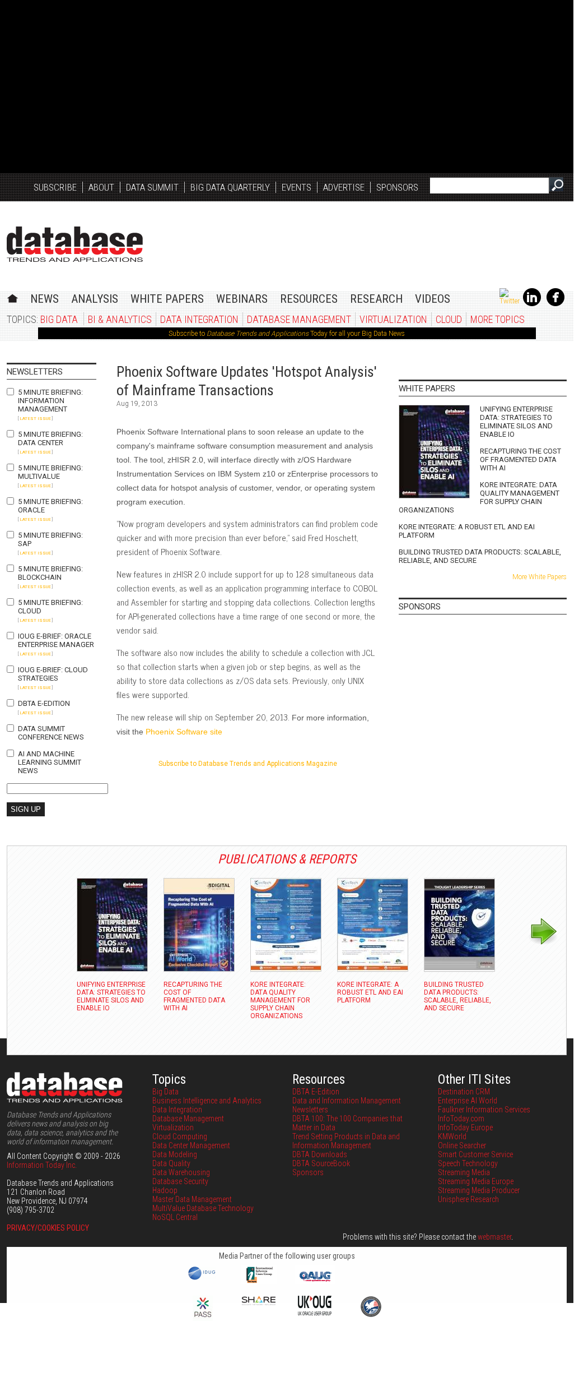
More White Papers (539, 577)
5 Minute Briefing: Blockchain (50, 573)
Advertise (344, 187)
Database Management (299, 319)
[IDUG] (203, 1278)
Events (296, 187)
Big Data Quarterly (230, 187)
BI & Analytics (120, 319)
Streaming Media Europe (475, 1181)
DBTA (75, 244)
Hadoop (165, 1190)
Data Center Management (191, 1145)
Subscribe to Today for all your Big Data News (287, 334)
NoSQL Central (175, 1217)
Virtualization (393, 319)
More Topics (497, 319)
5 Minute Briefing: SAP (50, 539)
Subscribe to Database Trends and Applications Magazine (247, 764)
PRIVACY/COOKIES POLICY (48, 1227)
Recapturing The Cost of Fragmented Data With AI (520, 459)
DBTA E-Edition (44, 703)
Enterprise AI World (467, 1100)
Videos (432, 299)
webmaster (494, 1236)
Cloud (449, 319)
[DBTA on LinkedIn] (532, 304)
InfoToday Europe (465, 1127)
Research (376, 299)
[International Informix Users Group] (259, 1281)
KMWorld (452, 1136)
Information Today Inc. (42, 1165)
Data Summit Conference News (51, 732)
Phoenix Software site (184, 731)
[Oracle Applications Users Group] (315, 1281)
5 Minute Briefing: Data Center (50, 438)
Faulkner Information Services (484, 1109)
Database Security (180, 1181)
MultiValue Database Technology (203, 1208)
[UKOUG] (314, 1312)
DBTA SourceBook (321, 1163)
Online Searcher (462, 1145)
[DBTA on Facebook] (555, 304)
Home (12, 297)
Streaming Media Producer (479, 1190)
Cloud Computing (179, 1136)
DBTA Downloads (319, 1154)
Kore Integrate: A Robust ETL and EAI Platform (467, 531)
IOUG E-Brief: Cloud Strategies (53, 674)
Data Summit (152, 187)
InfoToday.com (461, 1118)
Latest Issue (35, 418)
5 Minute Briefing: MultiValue (50, 472)
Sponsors (397, 187)
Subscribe (55, 187)
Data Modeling (174, 1154)
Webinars (242, 299)
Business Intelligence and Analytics (207, 1100)
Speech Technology (468, 1163)
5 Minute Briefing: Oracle (50, 505)
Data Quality (171, 1163)
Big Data (59, 319)
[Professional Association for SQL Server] (203, 1318)
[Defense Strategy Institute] (370, 1315)
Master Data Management (192, 1199)
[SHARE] (259, 1302)
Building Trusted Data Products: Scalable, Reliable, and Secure (480, 556)
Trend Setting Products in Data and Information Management (346, 1141)
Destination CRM (464, 1091)
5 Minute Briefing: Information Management (50, 400)
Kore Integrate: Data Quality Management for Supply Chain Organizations (479, 497)
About (101, 187)
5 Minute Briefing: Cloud (50, 606)
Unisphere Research (468, 1199)
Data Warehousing (181, 1172)
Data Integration (199, 319)
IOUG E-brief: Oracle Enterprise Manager (56, 640)
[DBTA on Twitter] (509, 301)
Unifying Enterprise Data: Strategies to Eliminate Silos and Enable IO (516, 421)
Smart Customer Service (475, 1154)
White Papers (167, 299)
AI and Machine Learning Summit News (49, 762)
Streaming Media (464, 1172)
